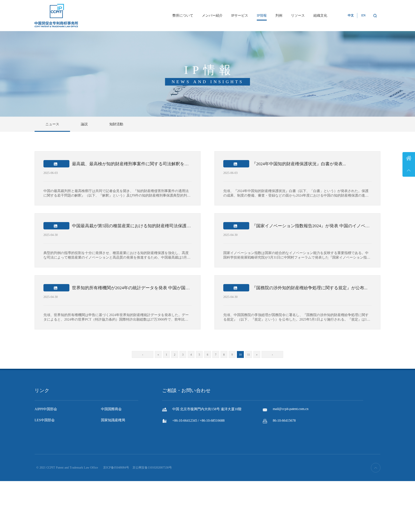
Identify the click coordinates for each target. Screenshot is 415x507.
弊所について (182, 15)
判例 (278, 15)
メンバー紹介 (212, 15)
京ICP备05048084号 (116, 467)
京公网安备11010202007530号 (152, 467)
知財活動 (116, 124)
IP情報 (262, 15)
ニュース (52, 124)
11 (248, 354)
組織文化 (320, 15)
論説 (84, 124)
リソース (298, 15)
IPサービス (239, 15)
